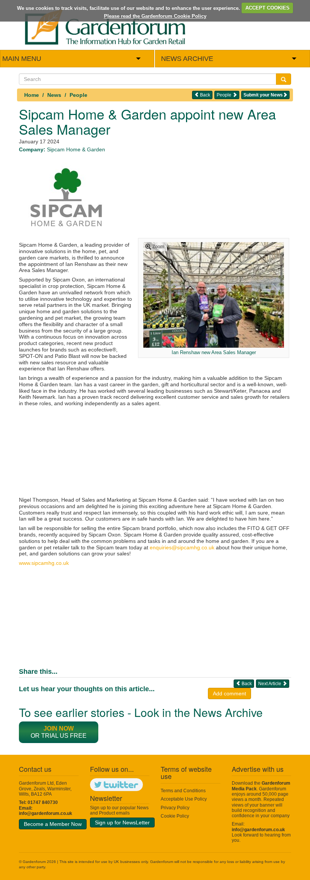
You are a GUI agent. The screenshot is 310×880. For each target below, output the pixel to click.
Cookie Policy (175, 816)
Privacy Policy (175, 807)
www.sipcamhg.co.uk (44, 563)
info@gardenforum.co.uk (45, 813)
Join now (58, 728)
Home (31, 95)
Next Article (270, 683)
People (78, 95)
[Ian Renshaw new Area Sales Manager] (213, 294)
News (54, 95)
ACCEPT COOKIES (267, 8)
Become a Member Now (53, 824)
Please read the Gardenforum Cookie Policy (155, 16)
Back (204, 95)
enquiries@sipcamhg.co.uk (182, 547)
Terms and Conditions (183, 790)
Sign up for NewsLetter (122, 822)
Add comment (229, 693)
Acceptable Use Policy (184, 799)
